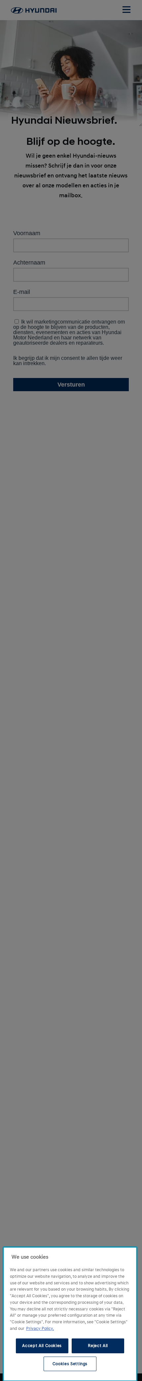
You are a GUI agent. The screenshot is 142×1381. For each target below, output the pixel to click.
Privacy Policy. (40, 1328)
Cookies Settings (70, 1363)
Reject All (98, 1345)
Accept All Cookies (42, 1345)
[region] (70, 1314)
